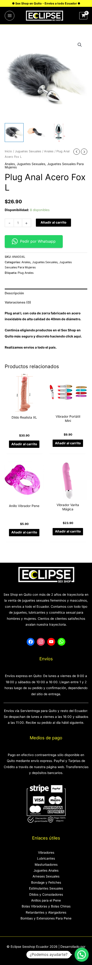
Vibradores (46, 852)
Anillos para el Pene (46, 900)
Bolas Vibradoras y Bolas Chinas (46, 906)
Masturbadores (46, 864)
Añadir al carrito (53, 222)
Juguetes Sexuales (28, 151)
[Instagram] (41, 642)
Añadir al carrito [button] (24, 444)
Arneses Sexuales (46, 876)
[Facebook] (30, 642)
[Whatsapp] (61, 642)
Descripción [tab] (14, 293)
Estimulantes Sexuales (46, 888)
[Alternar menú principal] (9, 16)
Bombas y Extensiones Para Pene (46, 918)
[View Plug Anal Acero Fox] (14, 132)
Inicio (8, 151)
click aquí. (74, 336)
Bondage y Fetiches (46, 882)
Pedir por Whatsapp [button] (38, 241)
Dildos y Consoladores (46, 894)
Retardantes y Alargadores (46, 912)
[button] (79, 45)
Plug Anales (25, 273)
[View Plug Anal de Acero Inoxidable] (59, 132)
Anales (49, 151)
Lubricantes (46, 858)
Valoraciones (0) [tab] (18, 302)
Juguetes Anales (46, 870)
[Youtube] (51, 642)
